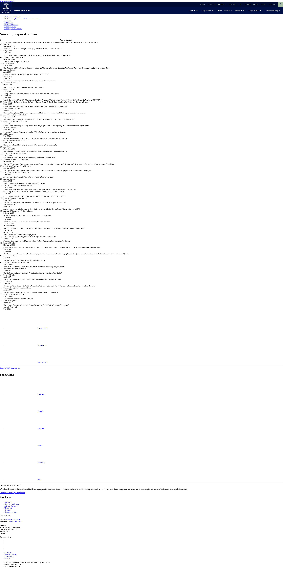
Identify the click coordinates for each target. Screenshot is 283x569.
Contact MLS (42, 328)
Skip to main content (7, 1)
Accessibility (8, 556)
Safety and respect (10, 506)
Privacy (7, 558)
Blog (39, 479)
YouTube (41, 428)
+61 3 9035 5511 (16, 521)
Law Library (42, 345)
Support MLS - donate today (10, 368)
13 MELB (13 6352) (12, 519)
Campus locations (10, 512)
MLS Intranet (42, 362)
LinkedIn (41, 411)
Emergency (8, 552)
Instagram (41, 462)
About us (7, 502)
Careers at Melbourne (11, 504)
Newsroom (8, 508)
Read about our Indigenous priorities (12, 493)
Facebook (41, 394)
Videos (40, 445)
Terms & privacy (10, 554)
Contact (7, 510)
